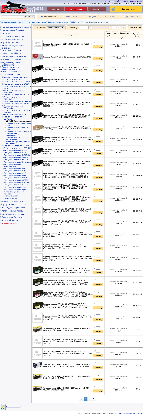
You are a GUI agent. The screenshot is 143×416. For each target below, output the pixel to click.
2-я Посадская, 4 (91, 17)
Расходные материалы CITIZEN (16, 180)
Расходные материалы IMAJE (15, 171)
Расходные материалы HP (15, 79)
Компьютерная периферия (14, 56)
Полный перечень (49, 17)
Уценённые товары (10, 223)
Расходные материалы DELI (15, 153)
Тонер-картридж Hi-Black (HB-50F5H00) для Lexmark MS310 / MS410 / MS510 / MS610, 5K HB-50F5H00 (66, 330)
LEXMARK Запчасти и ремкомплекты (14, 139)
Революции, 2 (111, 17)
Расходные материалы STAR (15, 187)
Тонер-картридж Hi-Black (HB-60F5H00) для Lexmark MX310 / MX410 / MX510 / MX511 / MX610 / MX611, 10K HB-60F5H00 (66, 365)
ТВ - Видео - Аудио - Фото (13, 208)
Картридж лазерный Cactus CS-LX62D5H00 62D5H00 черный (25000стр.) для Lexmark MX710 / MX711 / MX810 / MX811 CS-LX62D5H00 (67, 163)
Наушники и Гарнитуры (12, 50)
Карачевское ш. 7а (131, 17)
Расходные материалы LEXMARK (62, 22)
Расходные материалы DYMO (15, 178)
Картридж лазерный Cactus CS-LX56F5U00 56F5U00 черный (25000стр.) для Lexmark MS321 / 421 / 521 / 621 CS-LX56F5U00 (67, 128)
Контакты (97, 9)
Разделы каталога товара (11, 22)
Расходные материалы (35, 22)
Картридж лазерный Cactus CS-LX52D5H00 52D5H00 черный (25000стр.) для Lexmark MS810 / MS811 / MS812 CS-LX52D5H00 (66, 104)
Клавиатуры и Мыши (11, 53)
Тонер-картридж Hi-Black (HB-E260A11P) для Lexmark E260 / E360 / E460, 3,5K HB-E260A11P (66, 377)
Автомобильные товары (12, 211)
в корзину (98, 47)
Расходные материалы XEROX (16, 95)
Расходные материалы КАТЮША (17, 155)
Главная (55, 9)
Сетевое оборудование (12, 59)
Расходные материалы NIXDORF (16, 183)
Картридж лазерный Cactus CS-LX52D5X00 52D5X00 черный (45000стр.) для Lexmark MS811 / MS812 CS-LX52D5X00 (66, 116)
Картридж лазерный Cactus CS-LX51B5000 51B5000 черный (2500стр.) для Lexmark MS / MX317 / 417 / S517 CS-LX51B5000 (67, 80)
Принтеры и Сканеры (11, 42)
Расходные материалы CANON (17, 82)
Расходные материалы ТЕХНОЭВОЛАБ (13, 165)
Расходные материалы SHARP (16, 146)
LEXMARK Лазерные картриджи (94, 22)
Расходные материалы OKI (15, 114)
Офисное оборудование (12, 71)
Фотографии (136, 28)
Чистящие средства (12, 196)
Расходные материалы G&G (15, 173)
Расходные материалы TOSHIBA (17, 148)
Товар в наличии (71, 17)
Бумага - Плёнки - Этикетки (16, 77)
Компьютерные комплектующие (16, 27)
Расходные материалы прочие (16, 190)
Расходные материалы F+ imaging (17, 162)
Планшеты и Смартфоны (13, 36)
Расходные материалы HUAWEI (16, 150)
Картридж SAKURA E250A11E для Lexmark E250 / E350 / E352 (67, 57)
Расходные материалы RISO (15, 168)
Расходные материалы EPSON (16, 84)
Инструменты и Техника (13, 214)
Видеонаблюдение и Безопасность (11, 64)
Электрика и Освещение (13, 217)
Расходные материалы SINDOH (16, 160)
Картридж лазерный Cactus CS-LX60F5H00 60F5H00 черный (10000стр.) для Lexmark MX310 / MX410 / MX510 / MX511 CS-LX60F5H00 (67, 151)
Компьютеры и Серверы (13, 30)
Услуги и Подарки (10, 220)
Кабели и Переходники (12, 201)
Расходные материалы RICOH (16, 104)
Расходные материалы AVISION (16, 157)
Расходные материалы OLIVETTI (16, 185)
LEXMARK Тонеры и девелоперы (18, 131)
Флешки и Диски (9, 198)
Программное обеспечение (14, 204)
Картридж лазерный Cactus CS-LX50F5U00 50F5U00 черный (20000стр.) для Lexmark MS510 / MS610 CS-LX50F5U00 (66, 69)
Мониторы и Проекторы (12, 39)
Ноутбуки (6, 33)
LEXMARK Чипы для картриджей (13, 135)
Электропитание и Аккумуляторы (10, 68)
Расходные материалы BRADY (15, 176)
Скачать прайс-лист (13, 407)
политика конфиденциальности (130, 413)
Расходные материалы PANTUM (17, 101)
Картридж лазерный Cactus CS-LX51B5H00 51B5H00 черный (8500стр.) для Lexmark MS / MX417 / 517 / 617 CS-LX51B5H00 (67, 92)
